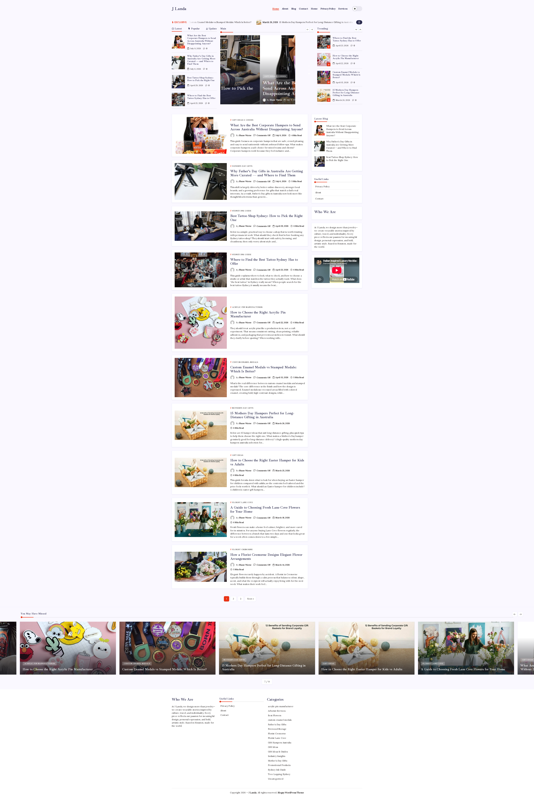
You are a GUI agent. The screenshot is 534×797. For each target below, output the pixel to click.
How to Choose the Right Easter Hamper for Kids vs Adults (290, 22)
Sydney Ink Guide (277, 769)
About (318, 192)
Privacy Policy (322, 186)
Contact (319, 198)
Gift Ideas (273, 747)
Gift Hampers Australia (279, 742)
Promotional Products (279, 765)
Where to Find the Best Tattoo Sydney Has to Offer (201, 97)
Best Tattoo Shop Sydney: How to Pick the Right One (201, 79)
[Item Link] (178, 42)
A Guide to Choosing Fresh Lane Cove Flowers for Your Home (265, 509)
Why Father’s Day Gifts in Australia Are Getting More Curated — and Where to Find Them (201, 60)
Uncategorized (275, 779)
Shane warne (236, 100)
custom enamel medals (279, 720)
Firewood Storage (277, 729)
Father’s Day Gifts (277, 724)
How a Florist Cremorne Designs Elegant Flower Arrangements (266, 557)
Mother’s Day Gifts (277, 760)
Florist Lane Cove (277, 738)
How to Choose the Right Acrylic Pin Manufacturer (346, 39)
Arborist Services (276, 711)
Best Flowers (274, 715)
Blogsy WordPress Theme (291, 792)
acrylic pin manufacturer (280, 706)
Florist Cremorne (277, 733)
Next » (250, 598)
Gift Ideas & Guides (278, 751)
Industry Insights (276, 756)
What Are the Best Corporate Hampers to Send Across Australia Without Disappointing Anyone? (201, 39)
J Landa (179, 8)
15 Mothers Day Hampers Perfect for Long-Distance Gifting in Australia (196, 22)
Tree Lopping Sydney (279, 774)
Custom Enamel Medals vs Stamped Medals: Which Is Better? (346, 57)
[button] (357, 8)
